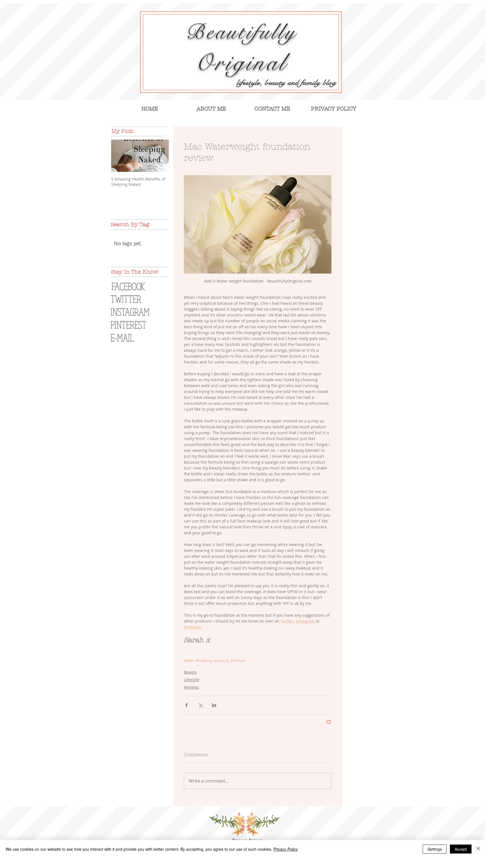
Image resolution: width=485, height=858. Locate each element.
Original (241, 62)
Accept (461, 849)
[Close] (478, 849)
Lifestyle (191, 679)
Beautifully (241, 32)
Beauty (190, 672)
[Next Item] (159, 155)
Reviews (191, 687)
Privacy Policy (285, 849)
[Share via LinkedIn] (214, 705)
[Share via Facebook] (186, 705)
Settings (434, 849)
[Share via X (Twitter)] (200, 705)
